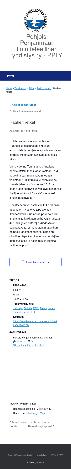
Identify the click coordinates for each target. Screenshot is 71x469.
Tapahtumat (20, 88)
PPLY (31, 88)
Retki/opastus (44, 88)
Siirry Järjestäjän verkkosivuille (29, 345)
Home (9, 88)
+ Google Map (37, 413)
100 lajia (17, 308)
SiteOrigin (33, 462)
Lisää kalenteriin (35, 262)
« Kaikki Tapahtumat (22, 105)
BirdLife (28, 308)
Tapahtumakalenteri (24, 312)
